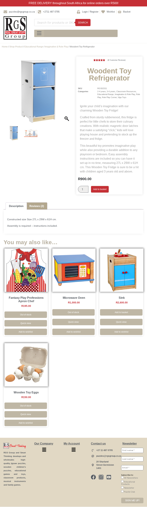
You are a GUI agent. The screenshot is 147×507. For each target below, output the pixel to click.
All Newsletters (131, 478)
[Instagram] (101, 477)
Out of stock (25, 314)
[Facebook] (93, 477)
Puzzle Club (129, 492)
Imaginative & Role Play (56, 46)
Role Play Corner (109, 97)
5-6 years (111, 91)
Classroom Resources (126, 91)
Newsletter (129, 488)
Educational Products (128, 483)
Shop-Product (16, 46)
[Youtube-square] (108, 477)
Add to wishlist (26, 332)
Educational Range (33, 46)
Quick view (25, 323)
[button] (67, 92)
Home (5, 46)
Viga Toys (122, 97)
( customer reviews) (116, 60)
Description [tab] (16, 206)
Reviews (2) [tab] (36, 206)
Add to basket (99, 189)
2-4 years (101, 91)
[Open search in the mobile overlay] (62, 22)
